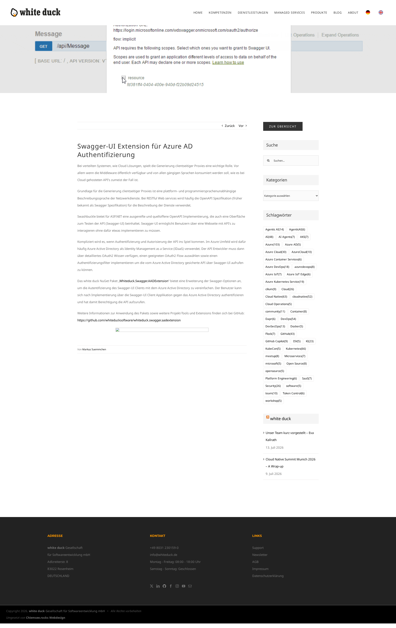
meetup (272, 356)
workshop (273, 401)
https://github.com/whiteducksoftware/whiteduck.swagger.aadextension (129, 320)
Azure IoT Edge (298, 274)
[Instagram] (177, 586)
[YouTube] (183, 586)
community (275, 311)
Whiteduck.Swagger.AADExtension (143, 281)
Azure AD (293, 244)
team (271, 393)
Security (273, 386)
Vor (241, 126)
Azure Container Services (283, 259)
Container (298, 311)
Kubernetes (296, 348)
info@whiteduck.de (163, 555)
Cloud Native (276, 296)
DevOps (288, 319)
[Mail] (190, 586)
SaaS (307, 378)
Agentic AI (274, 229)
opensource (274, 371)
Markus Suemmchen (94, 349)
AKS (304, 237)
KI (310, 341)
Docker (296, 326)
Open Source (296, 363)
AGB (255, 562)
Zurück (230, 126)
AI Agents (287, 237)
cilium (270, 289)
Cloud (288, 289)
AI (269, 237)
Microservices (294, 356)
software (293, 386)
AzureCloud (302, 252)
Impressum (260, 569)
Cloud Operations (278, 304)
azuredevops (305, 267)
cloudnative (302, 296)
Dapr (270, 319)
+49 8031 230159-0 (164, 548)
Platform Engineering (281, 378)
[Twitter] (151, 586)
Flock (270, 334)
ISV (297, 341)
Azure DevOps (277, 267)
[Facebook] (170, 586)
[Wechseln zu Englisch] (380, 13)
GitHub (287, 334)
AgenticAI (297, 229)
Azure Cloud (275, 252)
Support (258, 548)
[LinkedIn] (158, 586)
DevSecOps (275, 326)
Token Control (293, 393)
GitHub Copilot (276, 341)
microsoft (273, 363)
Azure (272, 244)
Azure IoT (273, 274)
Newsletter (260, 555)
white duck (280, 418)
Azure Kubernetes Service (284, 282)
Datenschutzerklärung (268, 576)
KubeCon (272, 348)
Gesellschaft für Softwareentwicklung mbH (67, 611)
